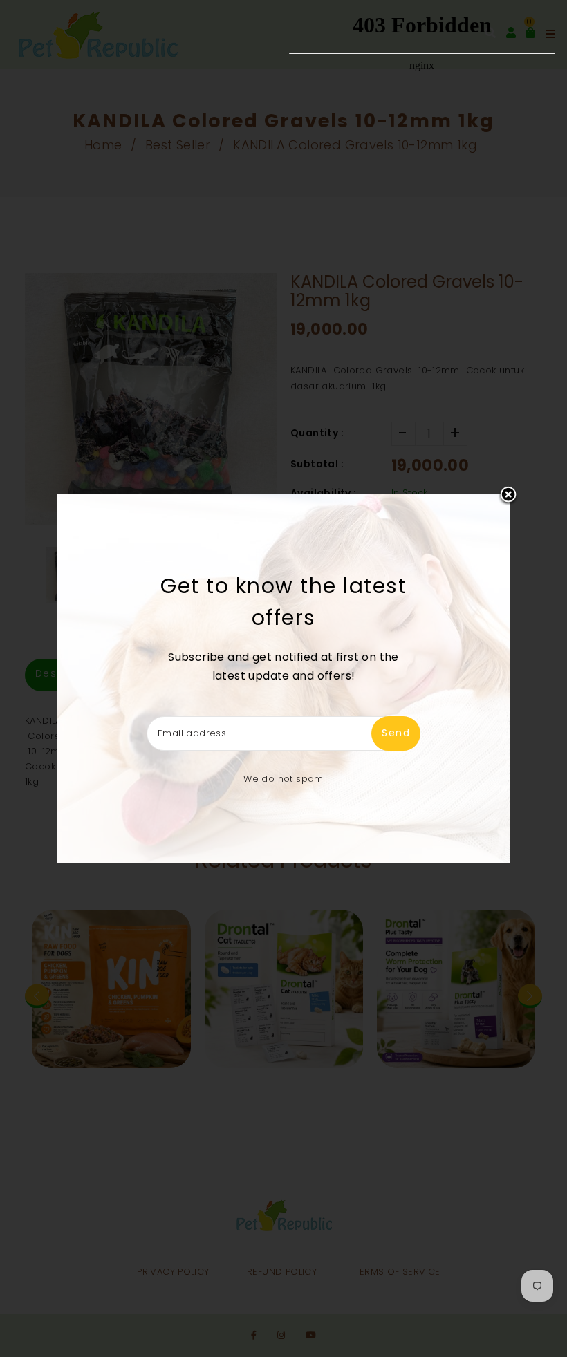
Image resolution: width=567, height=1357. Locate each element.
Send (396, 733)
